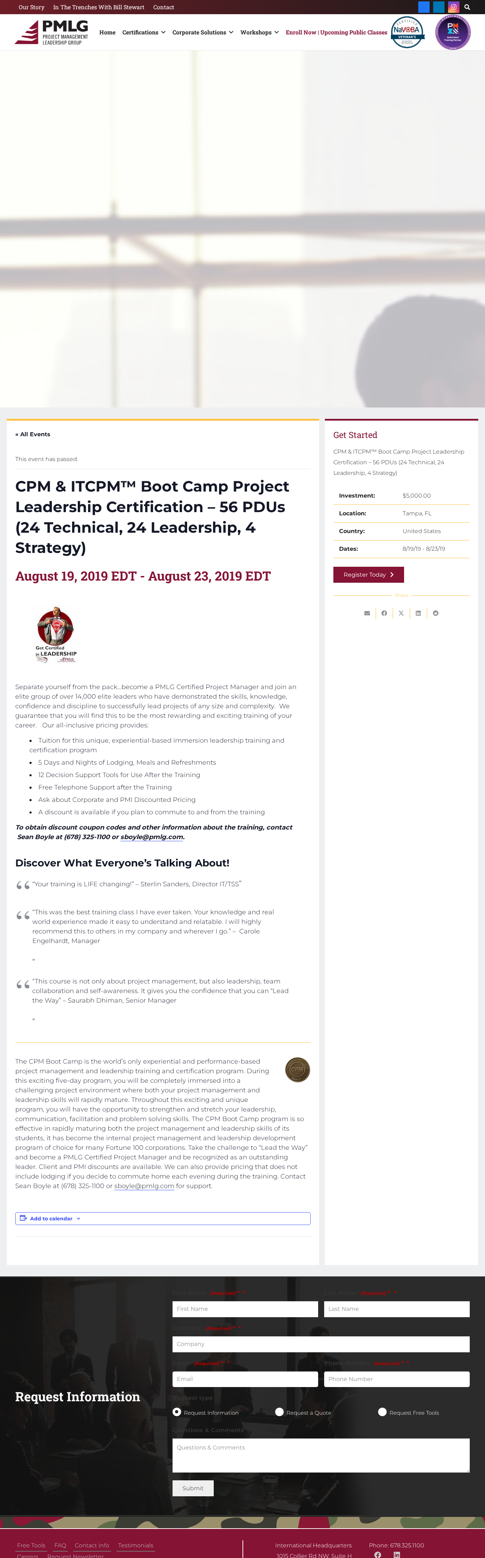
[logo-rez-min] (51, 32)
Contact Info (92, 1545)
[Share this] (384, 613)
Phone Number (364, 1362)
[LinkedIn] (439, 7)
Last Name (357, 1293)
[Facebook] (424, 7)
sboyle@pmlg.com (151, 837)
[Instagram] (453, 7)
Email (198, 1362)
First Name (206, 1293)
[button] (161, 32)
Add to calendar (51, 1218)
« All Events (32, 434)
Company (204, 1327)
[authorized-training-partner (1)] (453, 32)
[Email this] (367, 613)
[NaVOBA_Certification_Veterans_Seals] (407, 32)
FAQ (60, 1545)
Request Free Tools (414, 1412)
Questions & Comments (208, 1429)
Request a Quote (309, 1412)
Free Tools (31, 1545)
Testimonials (135, 1545)
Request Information (211, 1412)
